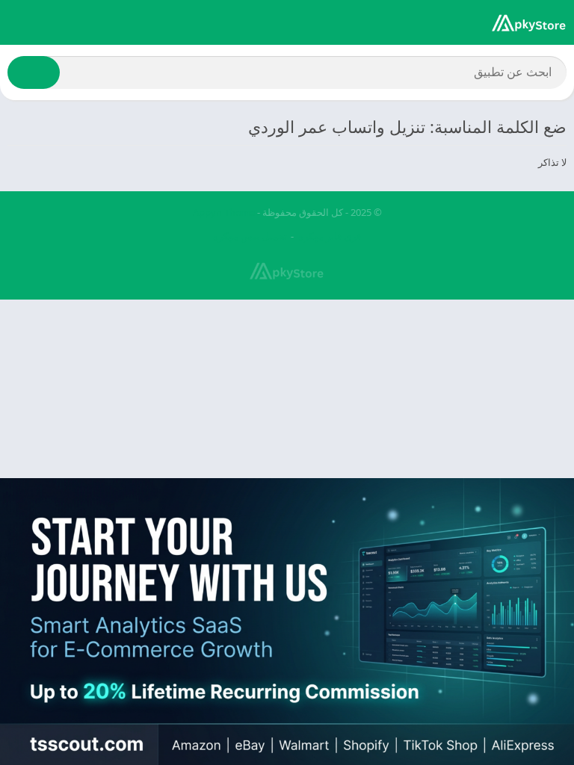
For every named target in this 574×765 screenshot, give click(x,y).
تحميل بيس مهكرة (250, 236)
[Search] (33, 72)
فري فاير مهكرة (329, 236)
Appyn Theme (224, 212)
